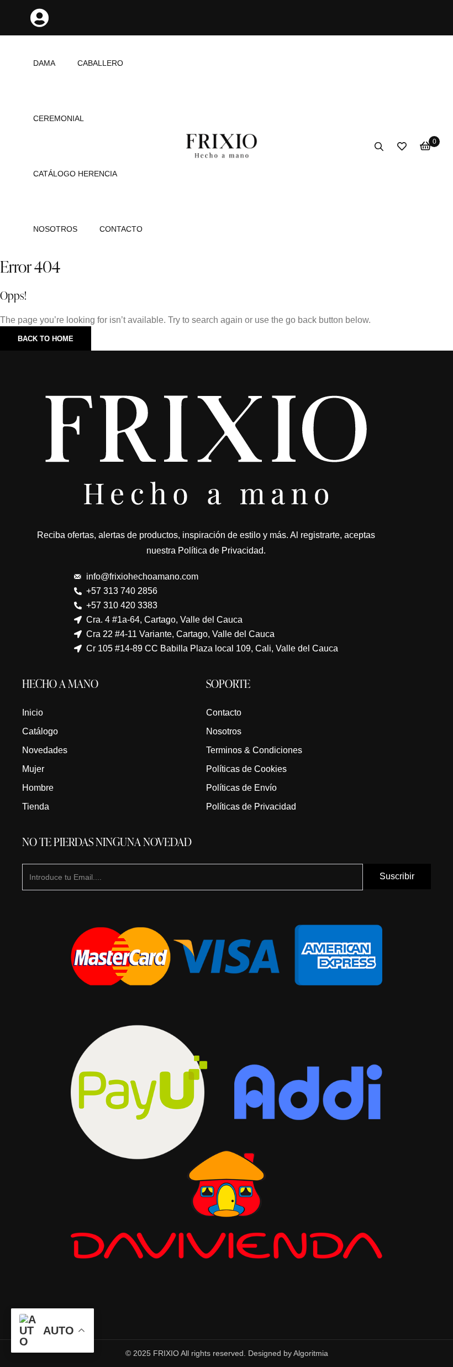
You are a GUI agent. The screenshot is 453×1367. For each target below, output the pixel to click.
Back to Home (45, 339)
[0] (425, 146)
